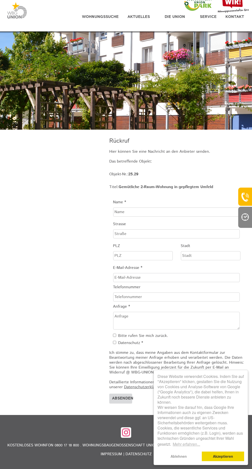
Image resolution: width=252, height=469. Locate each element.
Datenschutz (139, 454)
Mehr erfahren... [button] (186, 444)
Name (119, 202)
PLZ (116, 246)
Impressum (111, 454)
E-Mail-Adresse (127, 267)
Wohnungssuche (100, 17)
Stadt (185, 246)
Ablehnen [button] (179, 456)
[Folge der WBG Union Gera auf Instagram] (126, 432)
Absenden (122, 398)
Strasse (119, 224)
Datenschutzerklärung (143, 387)
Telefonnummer (127, 287)
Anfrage (121, 306)
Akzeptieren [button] (223, 456)
